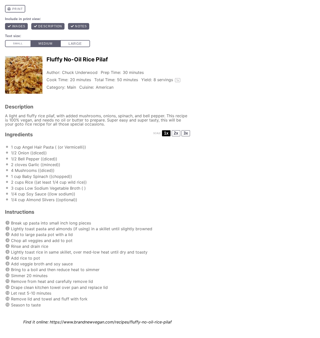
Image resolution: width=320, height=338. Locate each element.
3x (186, 133)
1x (166, 133)
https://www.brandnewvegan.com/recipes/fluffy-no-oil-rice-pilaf (111, 321)
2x (176, 133)
